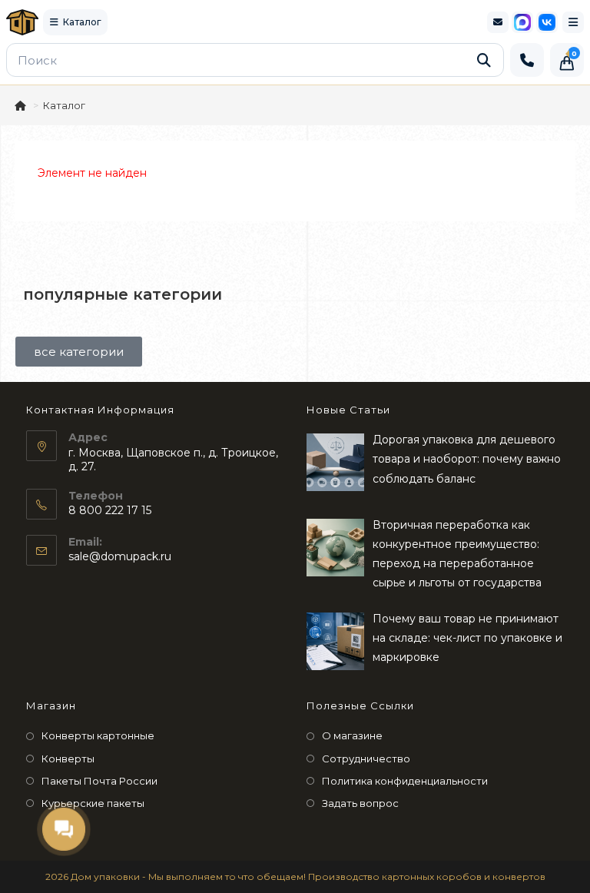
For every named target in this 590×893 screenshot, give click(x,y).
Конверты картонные (97, 735)
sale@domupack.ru (119, 556)
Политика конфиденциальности (405, 781)
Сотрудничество (366, 758)
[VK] (547, 22)
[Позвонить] (527, 60)
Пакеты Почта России (99, 781)
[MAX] (522, 22)
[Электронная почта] (498, 22)
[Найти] (484, 60)
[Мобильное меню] (573, 22)
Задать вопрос (360, 803)
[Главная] (21, 105)
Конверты (67, 758)
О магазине (352, 735)
